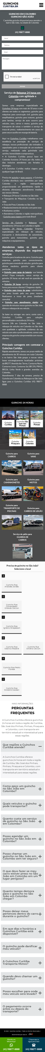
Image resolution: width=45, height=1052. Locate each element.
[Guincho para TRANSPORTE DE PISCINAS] (12, 529)
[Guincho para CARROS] (12, 474)
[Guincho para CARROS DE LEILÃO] (33, 529)
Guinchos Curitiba (18, 138)
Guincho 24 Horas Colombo (17, 229)
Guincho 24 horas (12, 284)
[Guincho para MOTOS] (33, 500)
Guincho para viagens (12, 217)
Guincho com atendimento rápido (21, 302)
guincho (15, 177)
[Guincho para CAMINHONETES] (12, 500)
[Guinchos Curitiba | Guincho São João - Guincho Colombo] (10, 5)
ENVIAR (22, 86)
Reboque (33, 223)
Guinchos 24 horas (10, 108)
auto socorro (26, 177)
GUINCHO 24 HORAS (22, 402)
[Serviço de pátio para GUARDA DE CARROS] (22, 558)
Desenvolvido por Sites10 (19, 1034)
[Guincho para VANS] (33, 474)
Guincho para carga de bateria (18, 272)
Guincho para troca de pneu (17, 290)
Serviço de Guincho (12, 223)
